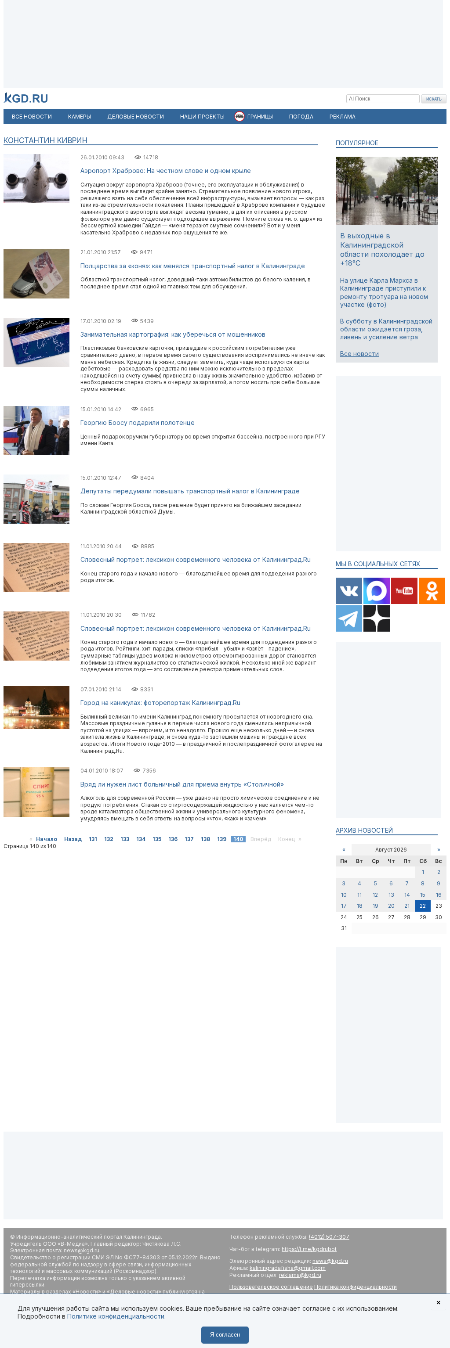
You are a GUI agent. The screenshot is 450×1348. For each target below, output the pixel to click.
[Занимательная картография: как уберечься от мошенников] (36, 365)
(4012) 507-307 (329, 1236)
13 (391, 894)
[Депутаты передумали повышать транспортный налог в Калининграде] (36, 521)
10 (344, 894)
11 (359, 894)
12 (375, 894)
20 (391, 905)
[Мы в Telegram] (349, 629)
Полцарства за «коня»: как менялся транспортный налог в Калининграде (192, 266)
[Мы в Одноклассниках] (432, 602)
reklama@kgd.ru (300, 1275)
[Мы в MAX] (377, 602)
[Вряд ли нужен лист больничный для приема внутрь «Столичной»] (36, 815)
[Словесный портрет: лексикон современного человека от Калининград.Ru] (36, 590)
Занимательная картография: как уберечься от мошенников (172, 334)
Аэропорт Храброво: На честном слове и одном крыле (165, 170)
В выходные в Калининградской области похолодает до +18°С (382, 249)
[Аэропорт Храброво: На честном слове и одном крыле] (36, 201)
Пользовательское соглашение (271, 1286)
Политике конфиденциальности (115, 1316)
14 (407, 894)
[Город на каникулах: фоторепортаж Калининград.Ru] (36, 727)
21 (407, 905)
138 (205, 839)
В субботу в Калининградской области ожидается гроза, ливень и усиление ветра (386, 329)
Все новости (359, 353)
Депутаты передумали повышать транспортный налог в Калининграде (190, 491)
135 (156, 839)
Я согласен (225, 1334)
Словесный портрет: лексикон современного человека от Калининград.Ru (195, 559)
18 (360, 905)
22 (423, 905)
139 (221, 839)
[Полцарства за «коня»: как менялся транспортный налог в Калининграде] (36, 296)
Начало (46, 839)
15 (422, 894)
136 (173, 839)
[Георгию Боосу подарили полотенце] (36, 453)
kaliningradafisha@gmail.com (288, 1268)
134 (140, 839)
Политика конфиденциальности (355, 1286)
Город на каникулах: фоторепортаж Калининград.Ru (160, 702)
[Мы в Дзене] (376, 629)
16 (439, 894)
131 (93, 839)
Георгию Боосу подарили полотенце (137, 422)
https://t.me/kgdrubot (309, 1249)
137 (189, 839)
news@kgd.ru (330, 1261)
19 (375, 905)
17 (344, 905)
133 (124, 839)
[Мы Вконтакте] (349, 602)
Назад (73, 839)
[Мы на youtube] (405, 602)
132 (108, 839)
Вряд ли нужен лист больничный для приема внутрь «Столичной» (182, 784)
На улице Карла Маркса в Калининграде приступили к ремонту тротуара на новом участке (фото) (384, 292)
